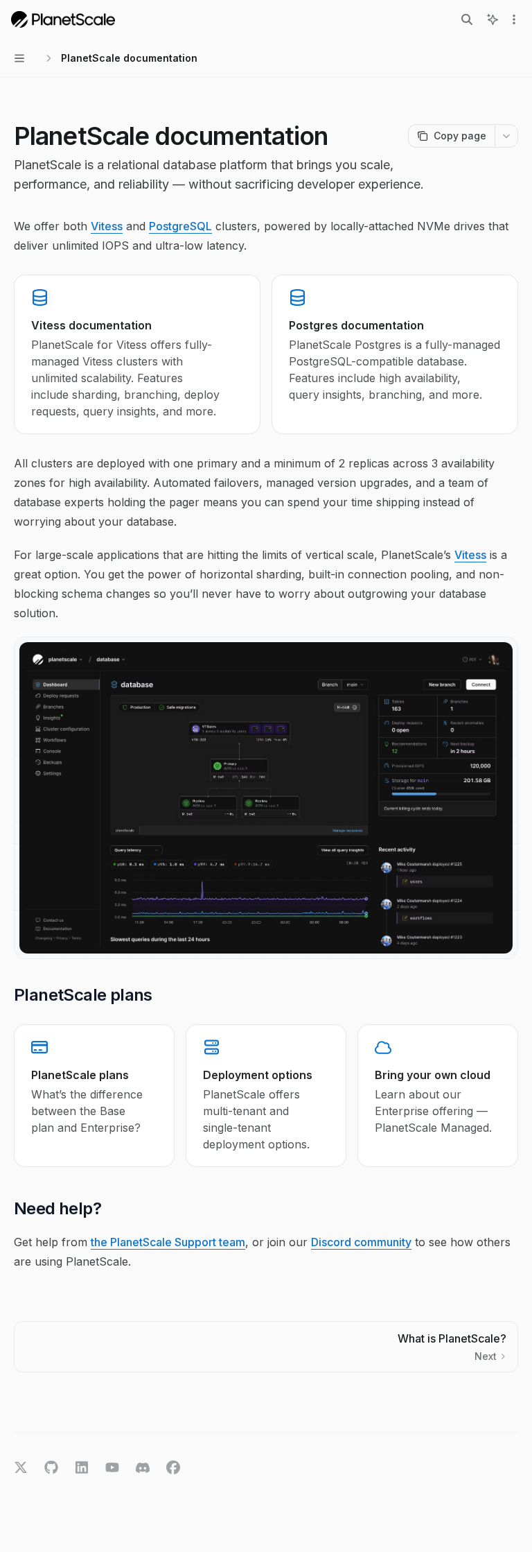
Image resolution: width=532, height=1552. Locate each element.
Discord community (361, 1242)
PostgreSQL (180, 226)
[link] (137, 354)
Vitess (107, 226)
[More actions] (514, 19)
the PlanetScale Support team (168, 1242)
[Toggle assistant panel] (492, 19)
